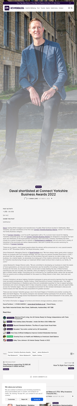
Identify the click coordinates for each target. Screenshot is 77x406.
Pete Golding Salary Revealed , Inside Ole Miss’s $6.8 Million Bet (34, 321)
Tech (38, 8)
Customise (11, 399)
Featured (9, 325)
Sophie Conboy (37, 355)
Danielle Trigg (47, 396)
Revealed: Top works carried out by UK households (30, 329)
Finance (9, 321)
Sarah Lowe (33, 198)
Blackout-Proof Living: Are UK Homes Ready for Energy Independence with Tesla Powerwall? (41, 317)
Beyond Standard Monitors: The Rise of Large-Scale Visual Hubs (35, 325)
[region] (24, 393)
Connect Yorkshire (14, 235)
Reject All (24, 399)
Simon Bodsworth (25, 355)
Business (38, 187)
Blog (8, 333)
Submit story (54, 8)
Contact (61, 8)
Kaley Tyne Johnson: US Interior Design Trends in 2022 (31, 340)
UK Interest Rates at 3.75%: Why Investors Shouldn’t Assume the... (56, 393)
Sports (48, 8)
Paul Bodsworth (13, 355)
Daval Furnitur (34, 252)
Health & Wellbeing (30, 8)
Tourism (43, 8)
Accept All (37, 399)
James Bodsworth (43, 352)
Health (11, 336)
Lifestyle (71, 368)
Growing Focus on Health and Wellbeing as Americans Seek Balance (36, 336)
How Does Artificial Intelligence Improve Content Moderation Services (34, 333)
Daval (5, 228)
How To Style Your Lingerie (63, 365)
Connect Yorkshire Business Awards (45, 229)
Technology (10, 318)
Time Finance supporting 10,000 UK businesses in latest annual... (17, 365)
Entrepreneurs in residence (43, 240)
